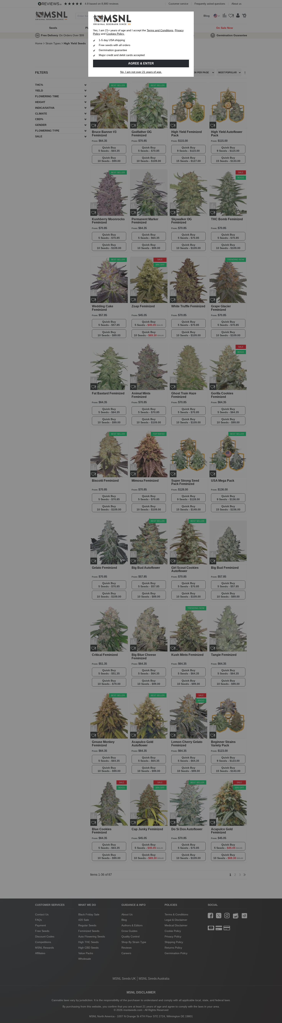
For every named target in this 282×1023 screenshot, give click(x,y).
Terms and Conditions (160, 30)
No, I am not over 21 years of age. (141, 72)
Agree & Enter (141, 63)
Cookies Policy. (115, 33)
